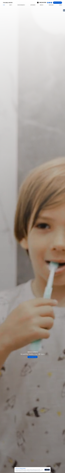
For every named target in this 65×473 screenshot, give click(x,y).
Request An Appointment (58, 2)
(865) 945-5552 (42, 2)
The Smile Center (7, 2)
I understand (47, 469)
